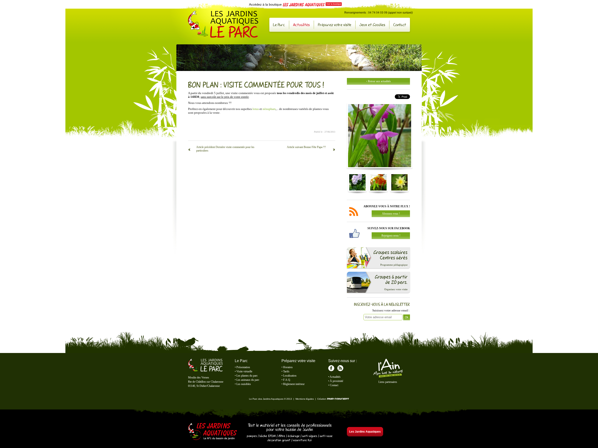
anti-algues (309, 436)
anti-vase (326, 436)
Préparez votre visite (334, 24)
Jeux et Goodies (372, 24)
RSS (340, 368)
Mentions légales (304, 399)
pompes (252, 436)
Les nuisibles (243, 384)
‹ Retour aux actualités (378, 81)
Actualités (301, 24)
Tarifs (286, 371)
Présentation (243, 367)
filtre (281, 436)
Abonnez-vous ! (391, 213)
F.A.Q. (287, 379)
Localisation (289, 375)
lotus (256, 109)
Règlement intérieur (294, 384)
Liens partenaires (387, 382)
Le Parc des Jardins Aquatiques (223, 24)
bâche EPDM (268, 436)
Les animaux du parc (247, 379)
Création (333, 399)
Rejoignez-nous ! (390, 235)
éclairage (294, 436)
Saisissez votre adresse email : (391, 310)
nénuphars (269, 109)
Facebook (331, 368)
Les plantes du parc (247, 375)
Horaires (288, 367)
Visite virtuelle (244, 371)
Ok (406, 317)
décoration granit (279, 440)
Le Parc (279, 24)
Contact (399, 24)
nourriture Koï (302, 440)
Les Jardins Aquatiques (212, 432)
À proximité (336, 381)
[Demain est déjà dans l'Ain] (387, 376)
